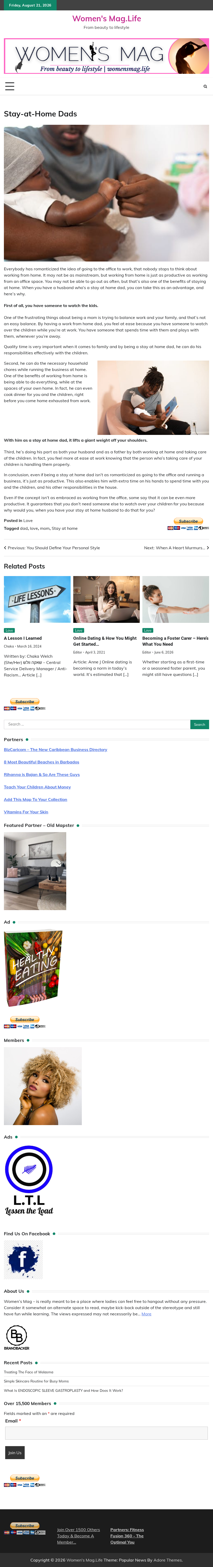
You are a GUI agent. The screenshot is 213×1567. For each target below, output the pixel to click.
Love (28, 520)
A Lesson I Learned (23, 638)
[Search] (205, 86)
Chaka (9, 646)
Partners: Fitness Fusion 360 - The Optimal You (127, 1536)
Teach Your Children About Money (37, 786)
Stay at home (65, 528)
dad (24, 528)
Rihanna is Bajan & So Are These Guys (42, 774)
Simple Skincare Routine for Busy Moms (36, 1381)
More (146, 1313)
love (34, 528)
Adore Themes (168, 1560)
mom (45, 528)
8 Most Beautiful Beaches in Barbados (41, 762)
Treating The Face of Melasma (28, 1372)
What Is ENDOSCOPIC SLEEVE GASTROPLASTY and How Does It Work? (63, 1390)
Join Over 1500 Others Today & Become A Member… (78, 1536)
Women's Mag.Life (106, 18)
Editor (77, 652)
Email (13, 1421)
